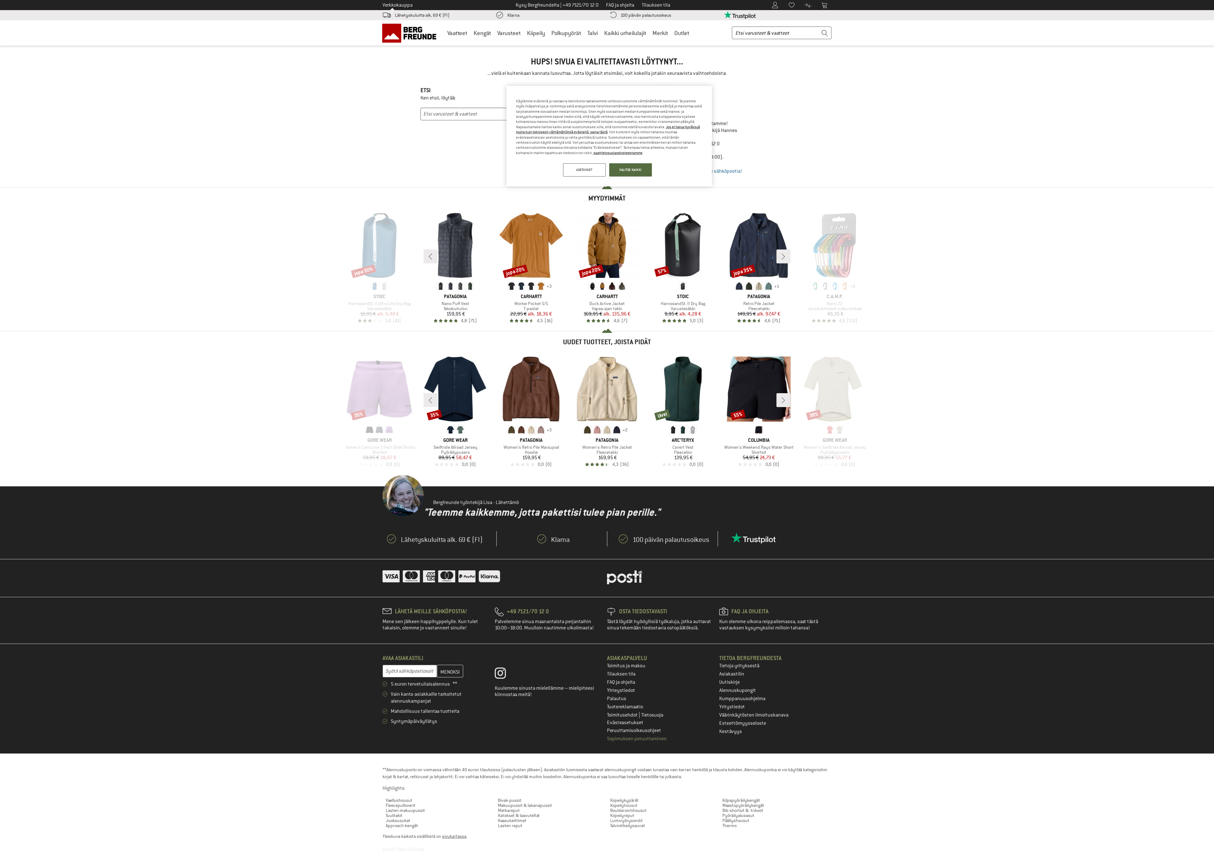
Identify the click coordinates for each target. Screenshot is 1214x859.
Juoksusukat (398, 820)
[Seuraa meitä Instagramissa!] (505, 674)
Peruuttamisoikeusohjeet (634, 730)
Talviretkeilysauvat (627, 825)
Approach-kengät (402, 825)
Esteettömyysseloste (742, 723)
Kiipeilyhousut (623, 805)
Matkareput (509, 810)
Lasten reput (510, 825)
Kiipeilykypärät (624, 800)
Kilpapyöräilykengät (741, 800)
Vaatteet (457, 33)
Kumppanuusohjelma (742, 698)
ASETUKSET (584, 170)
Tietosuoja (652, 715)
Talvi (592, 33)
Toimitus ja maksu (626, 666)
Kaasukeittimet (512, 820)
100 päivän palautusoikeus (646, 15)
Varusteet (509, 33)
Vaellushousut (399, 800)
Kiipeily (536, 33)
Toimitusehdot (623, 715)
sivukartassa (454, 836)
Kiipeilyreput (622, 815)
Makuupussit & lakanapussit (525, 805)
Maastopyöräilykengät (743, 805)
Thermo (729, 825)
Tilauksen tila (621, 674)
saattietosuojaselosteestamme (617, 153)
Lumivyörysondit (626, 820)
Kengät (482, 33)
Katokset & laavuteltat (519, 815)
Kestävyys (730, 731)
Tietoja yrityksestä (739, 666)
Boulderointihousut (628, 810)
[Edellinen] (431, 256)
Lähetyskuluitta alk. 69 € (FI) (422, 15)
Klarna (513, 15)
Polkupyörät (566, 33)
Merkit (660, 33)
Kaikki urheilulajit (625, 33)
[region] (609, 136)
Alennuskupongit (737, 690)
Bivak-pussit (509, 800)
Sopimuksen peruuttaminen (637, 739)
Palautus (616, 698)
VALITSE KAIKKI (630, 170)
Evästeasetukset (625, 722)
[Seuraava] (783, 256)
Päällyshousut (735, 820)
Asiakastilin (731, 674)
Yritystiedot (732, 707)
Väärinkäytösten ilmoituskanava (753, 715)
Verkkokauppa (398, 5)
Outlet (681, 33)
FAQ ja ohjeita (621, 682)
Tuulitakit (394, 815)
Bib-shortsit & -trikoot (742, 810)
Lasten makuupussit (405, 810)
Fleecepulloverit (400, 805)
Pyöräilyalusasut (738, 815)
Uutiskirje (729, 682)
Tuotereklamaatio (625, 707)
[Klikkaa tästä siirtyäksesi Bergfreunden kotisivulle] (411, 33)
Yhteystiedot (621, 690)
